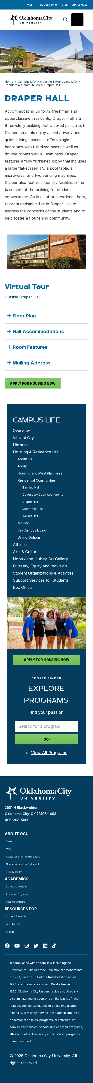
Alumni (10, 931)
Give (64, 4)
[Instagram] (27, 946)
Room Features (30, 347)
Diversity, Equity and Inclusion (40, 566)
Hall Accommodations (38, 331)
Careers (10, 841)
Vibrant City (23, 437)
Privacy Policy (14, 871)
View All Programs (49, 752)
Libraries (20, 444)
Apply (22, 466)
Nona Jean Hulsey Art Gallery (40, 558)
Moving (23, 523)
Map (8, 849)
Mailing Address (32, 363)
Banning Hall (31, 487)
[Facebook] (7, 946)
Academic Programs (17, 894)
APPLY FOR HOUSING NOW (33, 383)
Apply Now (79, 4)
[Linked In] (45, 946)
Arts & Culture (26, 551)
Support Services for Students (40, 580)
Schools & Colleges (16, 886)
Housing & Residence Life (58, 81)
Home (9, 81)
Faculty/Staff (13, 924)
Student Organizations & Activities (43, 573)
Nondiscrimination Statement (22, 864)
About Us (25, 459)
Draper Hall (30, 501)
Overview (21, 430)
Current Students (16, 916)
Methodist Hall (32, 509)
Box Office (22, 587)
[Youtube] (17, 946)
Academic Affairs (15, 901)
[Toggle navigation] (77, 19)
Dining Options (29, 537)
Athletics (20, 544)
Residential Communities (22, 85)
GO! (46, 739)
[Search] (65, 19)
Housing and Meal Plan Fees (40, 473)
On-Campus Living (32, 530)
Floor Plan (24, 316)
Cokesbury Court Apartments (42, 494)
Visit (30, 4)
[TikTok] (54, 946)
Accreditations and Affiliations (23, 856)
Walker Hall (30, 516)
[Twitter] (36, 946)
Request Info (48, 4)
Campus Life (27, 81)
